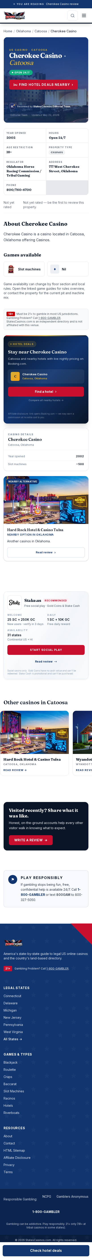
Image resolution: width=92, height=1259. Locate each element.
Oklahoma (23, 31)
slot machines (14, 1091)
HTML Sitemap (14, 1150)
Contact (9, 1143)
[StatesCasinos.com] (14, 15)
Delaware (11, 1003)
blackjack (11, 1062)
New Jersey (12, 1017)
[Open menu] (83, 15)
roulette (10, 1069)
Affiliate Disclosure (17, 1158)
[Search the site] (72, 15)
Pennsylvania (13, 1025)
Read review (44, 552)
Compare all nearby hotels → (46, 400)
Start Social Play (46, 650)
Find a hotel (44, 391)
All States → (13, 1039)
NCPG (46, 1196)
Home (8, 31)
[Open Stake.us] (14, 602)
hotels (8, 1105)
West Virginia (13, 1032)
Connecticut (12, 996)
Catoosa (41, 31)
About (8, 1136)
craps (8, 1077)
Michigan (10, 1010)
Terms (8, 1172)
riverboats (11, 1113)
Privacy (9, 1165)
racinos (9, 1098)
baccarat (10, 1084)
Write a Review (30, 840)
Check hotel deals (46, 1250)
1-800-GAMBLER (49, 318)
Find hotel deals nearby (46, 84)
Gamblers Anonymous (72, 1196)
